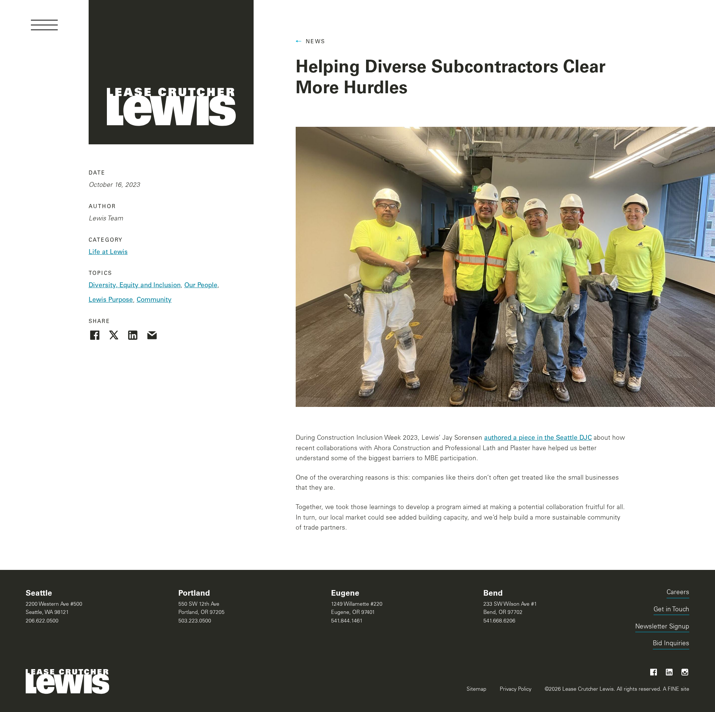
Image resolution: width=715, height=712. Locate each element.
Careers (678, 593)
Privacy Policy (515, 689)
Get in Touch (671, 610)
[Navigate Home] (171, 72)
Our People (200, 286)
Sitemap (476, 689)
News (315, 42)
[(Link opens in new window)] (95, 335)
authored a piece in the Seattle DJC (538, 438)
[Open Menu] (44, 25)
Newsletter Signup (662, 627)
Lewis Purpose (111, 300)
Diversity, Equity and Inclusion (135, 286)
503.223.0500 (194, 621)
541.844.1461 (347, 621)
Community (154, 300)
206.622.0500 (42, 621)
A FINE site (675, 689)
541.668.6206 (499, 621)
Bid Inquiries (671, 645)
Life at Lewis (108, 253)
